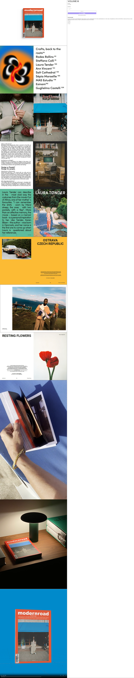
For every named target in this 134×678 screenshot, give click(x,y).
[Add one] (70, 8)
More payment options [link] (82, 15)
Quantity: (69, 6)
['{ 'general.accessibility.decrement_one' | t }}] (68, 8)
